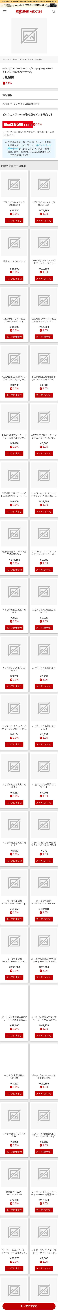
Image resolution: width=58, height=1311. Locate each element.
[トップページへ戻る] (29, 12)
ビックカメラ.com (26, 59)
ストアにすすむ (29, 1306)
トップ (4, 59)
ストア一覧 (13, 59)
